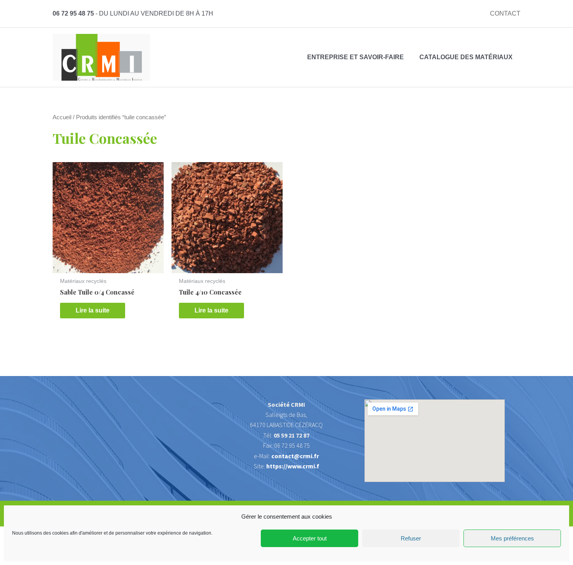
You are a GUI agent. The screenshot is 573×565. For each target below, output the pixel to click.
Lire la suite (93, 310)
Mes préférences (512, 538)
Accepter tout (310, 538)
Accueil (62, 117)
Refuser (411, 538)
